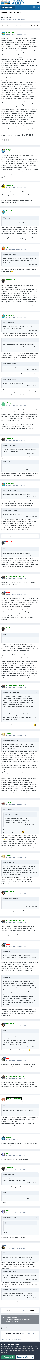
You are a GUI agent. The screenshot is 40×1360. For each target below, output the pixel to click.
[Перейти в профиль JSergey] (3, 404)
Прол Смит (8, 17)
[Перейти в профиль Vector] (3, 734)
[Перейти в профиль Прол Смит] (3, 34)
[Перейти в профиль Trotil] (3, 248)
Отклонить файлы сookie (25, 1357)
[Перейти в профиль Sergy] (3, 151)
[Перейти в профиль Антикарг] (3, 1247)
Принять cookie (9, 1357)
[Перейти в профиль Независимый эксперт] (3, 577)
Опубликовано (16, 34)
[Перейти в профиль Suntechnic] (3, 281)
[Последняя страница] (37, 25)
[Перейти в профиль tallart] (3, 803)
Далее (33, 25)
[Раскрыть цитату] (4, 218)
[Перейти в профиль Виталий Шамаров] (3, 1099)
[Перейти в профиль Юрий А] (3, 543)
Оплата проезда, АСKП (20, 19)
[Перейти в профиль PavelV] (3, 593)
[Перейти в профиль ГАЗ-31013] (3, 893)
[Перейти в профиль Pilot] (3, 1154)
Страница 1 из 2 (20, 25)
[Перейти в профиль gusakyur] (3, 186)
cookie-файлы (15, 1346)
